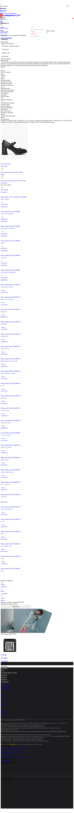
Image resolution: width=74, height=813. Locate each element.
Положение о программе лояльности (12, 756)
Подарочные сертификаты (8, 13)
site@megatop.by (6, 764)
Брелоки (3, 710)
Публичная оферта (6, 758)
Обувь (3, 697)
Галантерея (4, 715)
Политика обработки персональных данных (14, 751)
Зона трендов (5, 688)
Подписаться (15, 606)
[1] (1, 22)
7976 (18, 766)
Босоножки (4, 701)
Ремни (3, 719)
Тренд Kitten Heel (6, 690)
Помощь (3, 681)
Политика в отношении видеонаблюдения (14, 761)
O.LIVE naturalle (6, 38)
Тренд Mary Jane (6, 692)
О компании (5, 685)
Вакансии (4, 683)
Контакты (4, 679)
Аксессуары (4, 706)
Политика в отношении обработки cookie (13, 754)
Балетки (3, 699)
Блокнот (3, 708)
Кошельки (4, 717)
